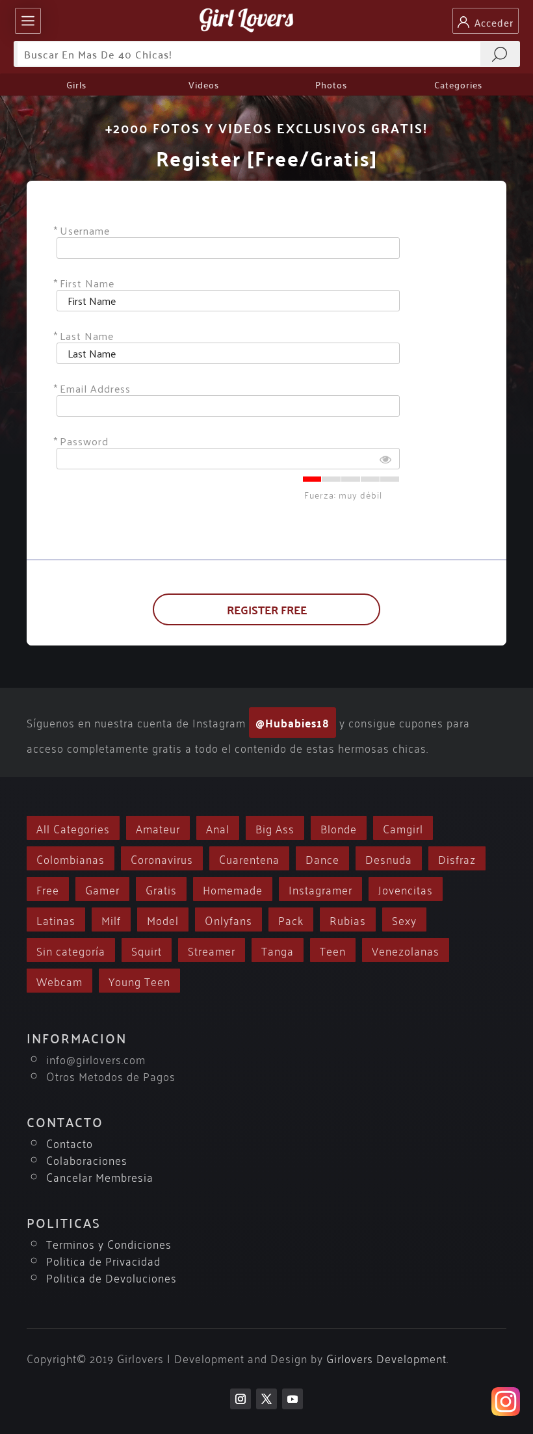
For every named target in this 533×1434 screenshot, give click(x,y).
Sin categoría (70, 950)
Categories (458, 84)
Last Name (87, 336)
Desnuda (388, 858)
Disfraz (457, 858)
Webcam (59, 981)
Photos (331, 84)
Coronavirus (162, 858)
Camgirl (403, 828)
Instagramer (320, 889)
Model (163, 919)
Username (85, 230)
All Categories (73, 828)
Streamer (211, 950)
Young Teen (139, 981)
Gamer (102, 889)
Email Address (95, 388)
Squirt (146, 950)
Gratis (161, 889)
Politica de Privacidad (103, 1260)
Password (84, 441)
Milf (111, 919)
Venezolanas (405, 950)
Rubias (348, 919)
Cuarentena (249, 858)
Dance (322, 858)
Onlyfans (228, 919)
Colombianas (70, 858)
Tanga (277, 950)
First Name (87, 283)
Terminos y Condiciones (109, 1243)
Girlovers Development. (387, 1358)
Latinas (55, 919)
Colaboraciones (86, 1159)
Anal (217, 828)
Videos (203, 84)
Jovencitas (405, 889)
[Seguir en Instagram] (240, 1398)
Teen (333, 950)
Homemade (233, 889)
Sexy (404, 919)
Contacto (69, 1142)
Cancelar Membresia (99, 1176)
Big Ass (274, 828)
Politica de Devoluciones (111, 1277)
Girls (76, 84)
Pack (291, 919)
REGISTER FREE (267, 609)
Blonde (338, 828)
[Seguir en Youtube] (292, 1398)
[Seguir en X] (266, 1398)
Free (47, 889)
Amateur (158, 828)
